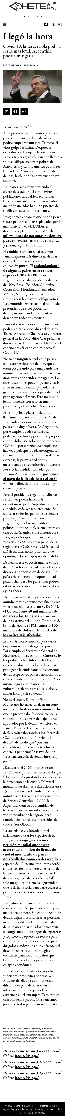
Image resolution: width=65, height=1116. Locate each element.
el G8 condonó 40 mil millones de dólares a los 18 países (30, 613)
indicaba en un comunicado (37, 709)
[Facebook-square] (46, 24)
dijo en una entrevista (36, 772)
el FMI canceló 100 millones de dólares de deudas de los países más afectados (30, 630)
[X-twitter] (53, 24)
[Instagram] (60, 24)
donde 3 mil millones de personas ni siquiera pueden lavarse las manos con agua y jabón (32, 238)
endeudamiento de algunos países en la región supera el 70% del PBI (31, 270)
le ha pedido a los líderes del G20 (32, 658)
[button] (4, 24)
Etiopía (25, 412)
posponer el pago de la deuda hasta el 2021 (30, 476)
